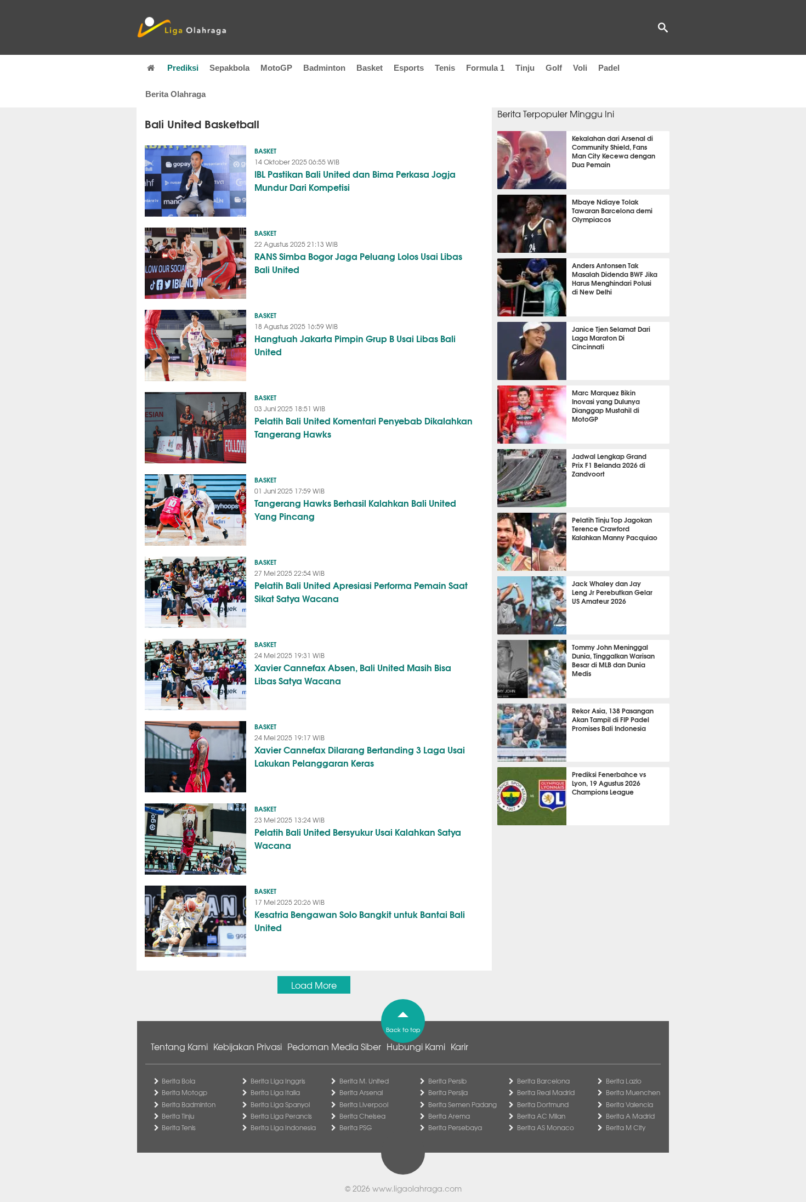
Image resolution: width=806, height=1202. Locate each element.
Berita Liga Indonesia (283, 1127)
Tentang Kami (179, 1046)
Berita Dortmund (543, 1104)
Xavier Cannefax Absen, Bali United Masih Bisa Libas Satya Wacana (352, 673)
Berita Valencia (629, 1104)
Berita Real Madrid (546, 1092)
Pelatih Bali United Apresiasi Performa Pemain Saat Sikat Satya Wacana (361, 591)
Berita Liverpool (363, 1104)
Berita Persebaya (455, 1127)
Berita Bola (178, 1081)
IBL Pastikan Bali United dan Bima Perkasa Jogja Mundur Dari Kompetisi (355, 180)
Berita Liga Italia (275, 1092)
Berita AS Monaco (545, 1127)
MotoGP (276, 67)
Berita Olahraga (175, 94)
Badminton (324, 67)
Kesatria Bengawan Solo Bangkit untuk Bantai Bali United (359, 920)
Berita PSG (355, 1127)
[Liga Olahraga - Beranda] (181, 27)
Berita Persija (448, 1092)
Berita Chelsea (362, 1116)
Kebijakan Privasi (247, 1046)
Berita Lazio (624, 1081)
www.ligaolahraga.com (417, 1188)
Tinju (525, 67)
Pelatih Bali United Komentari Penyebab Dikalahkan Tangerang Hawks (363, 426)
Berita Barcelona (543, 1081)
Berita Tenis (179, 1127)
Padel (609, 67)
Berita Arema (449, 1116)
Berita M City (625, 1127)
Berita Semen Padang (462, 1104)
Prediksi (182, 67)
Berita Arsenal (361, 1092)
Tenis (445, 67)
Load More (314, 984)
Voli (580, 67)
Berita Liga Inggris (278, 1081)
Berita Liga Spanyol (280, 1104)
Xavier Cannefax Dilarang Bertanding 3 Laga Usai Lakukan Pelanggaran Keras (359, 755)
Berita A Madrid (630, 1116)
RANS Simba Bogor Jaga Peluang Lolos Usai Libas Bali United (358, 262)
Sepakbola (229, 67)
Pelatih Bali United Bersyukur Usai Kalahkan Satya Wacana (357, 838)
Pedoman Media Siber (334, 1046)
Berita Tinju (178, 1116)
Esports (409, 67)
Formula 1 (485, 67)
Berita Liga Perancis (281, 1116)
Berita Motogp (184, 1092)
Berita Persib (447, 1081)
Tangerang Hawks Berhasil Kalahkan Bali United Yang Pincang (355, 509)
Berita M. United (364, 1081)
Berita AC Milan (541, 1116)
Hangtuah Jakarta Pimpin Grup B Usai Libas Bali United (355, 344)
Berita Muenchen (633, 1092)
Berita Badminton (188, 1104)
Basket (369, 67)
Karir (459, 1046)
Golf (554, 67)
